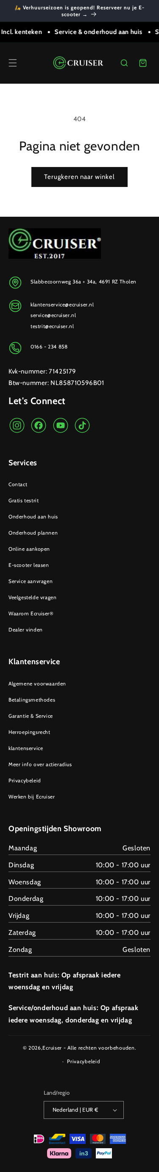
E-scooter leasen (28, 565)
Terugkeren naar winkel (79, 177)
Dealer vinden (25, 629)
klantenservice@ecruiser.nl (62, 304)
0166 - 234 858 (49, 346)
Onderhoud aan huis (33, 516)
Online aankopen (29, 549)
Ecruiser (52, 1048)
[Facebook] (38, 425)
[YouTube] (60, 425)
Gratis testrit (23, 500)
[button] (12, 63)
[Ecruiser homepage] (79, 63)
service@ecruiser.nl (53, 315)
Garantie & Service (30, 716)
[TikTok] (82, 425)
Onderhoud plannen (33, 532)
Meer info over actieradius (40, 764)
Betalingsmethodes (31, 699)
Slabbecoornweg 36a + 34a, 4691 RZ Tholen (84, 281)
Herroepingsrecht (29, 732)
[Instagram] (16, 425)
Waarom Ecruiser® (31, 613)
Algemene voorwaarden (37, 683)
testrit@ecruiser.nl (52, 326)
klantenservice (25, 748)
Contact (17, 484)
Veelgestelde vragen (32, 597)
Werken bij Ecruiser (31, 796)
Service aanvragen (30, 581)
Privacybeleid (24, 780)
